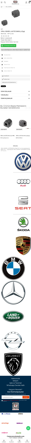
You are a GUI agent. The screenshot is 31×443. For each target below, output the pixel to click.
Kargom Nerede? (15, 390)
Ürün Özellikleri (6, 91)
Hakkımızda (15, 378)
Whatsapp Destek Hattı (15, 385)
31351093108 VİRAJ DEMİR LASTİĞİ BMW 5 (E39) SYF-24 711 (15, 150)
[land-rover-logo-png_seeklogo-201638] (13, 317)
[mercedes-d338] (13, 292)
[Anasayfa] (2, 6)
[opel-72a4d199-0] (13, 341)
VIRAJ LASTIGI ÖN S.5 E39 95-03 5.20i (23, 135)
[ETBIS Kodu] (15, 406)
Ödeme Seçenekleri (6, 98)
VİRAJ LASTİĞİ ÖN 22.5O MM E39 (7, 135)
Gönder (26, 397)
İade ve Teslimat (16, 383)
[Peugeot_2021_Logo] (13, 364)
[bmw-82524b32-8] (13, 268)
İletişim (15, 381)
